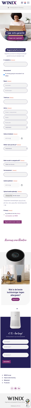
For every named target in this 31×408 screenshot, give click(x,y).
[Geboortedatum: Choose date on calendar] (21, 138)
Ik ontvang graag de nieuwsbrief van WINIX (14, 75)
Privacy (19, 402)
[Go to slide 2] (15, 308)
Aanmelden (7, 361)
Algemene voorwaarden (11, 402)
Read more (15, 299)
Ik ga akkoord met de (12, 215)
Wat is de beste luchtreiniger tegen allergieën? (15, 292)
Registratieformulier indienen (12, 222)
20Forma (18, 406)
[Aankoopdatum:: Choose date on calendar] (21, 185)
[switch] (27, 406)
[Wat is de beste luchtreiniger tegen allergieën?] (15, 274)
